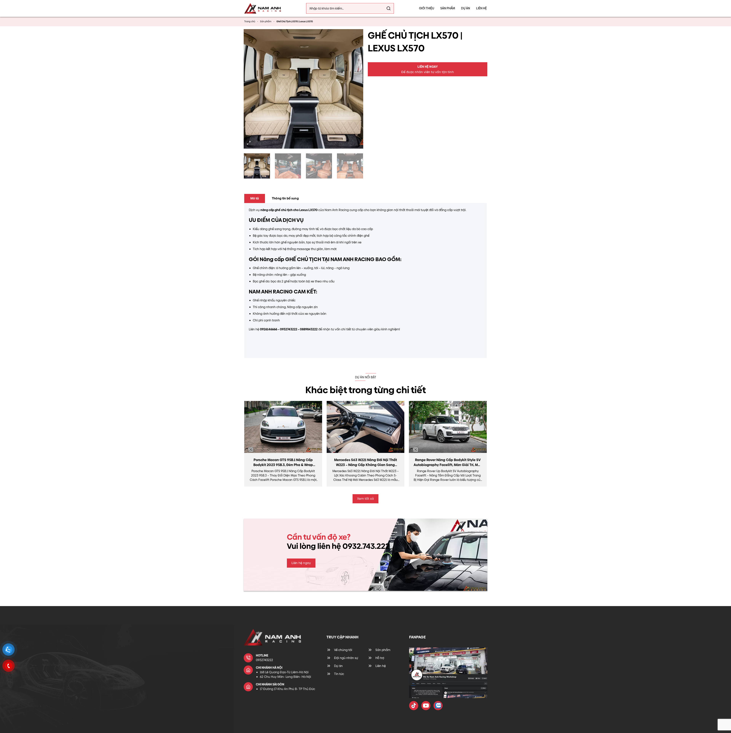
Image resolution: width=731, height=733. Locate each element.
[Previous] (250, 89)
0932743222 (264, 660)
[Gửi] (388, 8)
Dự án (465, 8)
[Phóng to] (249, 143)
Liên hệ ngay (301, 563)
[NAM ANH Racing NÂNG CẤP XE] (413, 705)
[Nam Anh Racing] (262, 8)
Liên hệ (481, 8)
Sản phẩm (447, 8)
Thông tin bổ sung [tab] (285, 198)
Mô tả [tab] (254, 198)
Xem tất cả (365, 498)
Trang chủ (249, 21)
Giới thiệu (426, 8)
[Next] (356, 89)
